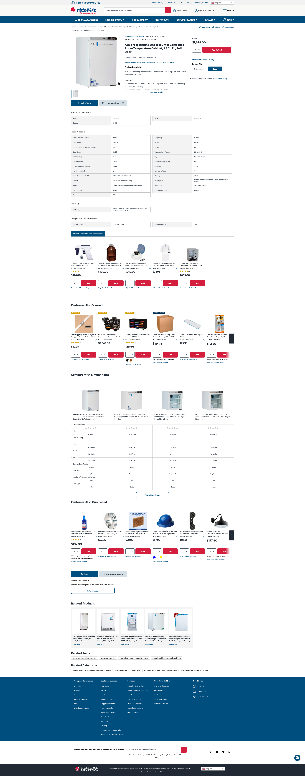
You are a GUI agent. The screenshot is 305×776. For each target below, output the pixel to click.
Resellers (130, 695)
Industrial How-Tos (161, 703)
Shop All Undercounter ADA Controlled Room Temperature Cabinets (150, 62)
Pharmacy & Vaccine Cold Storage (142, 26)
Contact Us (171, 3)
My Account (105, 690)
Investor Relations (80, 699)
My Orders (104, 695)
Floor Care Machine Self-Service (112, 734)
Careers (77, 690)
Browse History (157, 3)
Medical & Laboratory (87, 26)
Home (73, 26)
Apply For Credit (107, 708)
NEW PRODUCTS (162, 19)
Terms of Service (179, 755)
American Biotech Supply (134, 36)
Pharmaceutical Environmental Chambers (87, 30)
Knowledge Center (201, 3)
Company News (79, 695)
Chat (180, 3)
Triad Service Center (134, 703)
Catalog (188, 3)
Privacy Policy (166, 755)
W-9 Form (104, 721)
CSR (75, 703)
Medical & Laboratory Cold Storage (112, 26)
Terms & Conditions (147, 772)
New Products (159, 695)
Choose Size (165, 252)
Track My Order (106, 699)
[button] (222, 2)
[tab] (84, 103)
